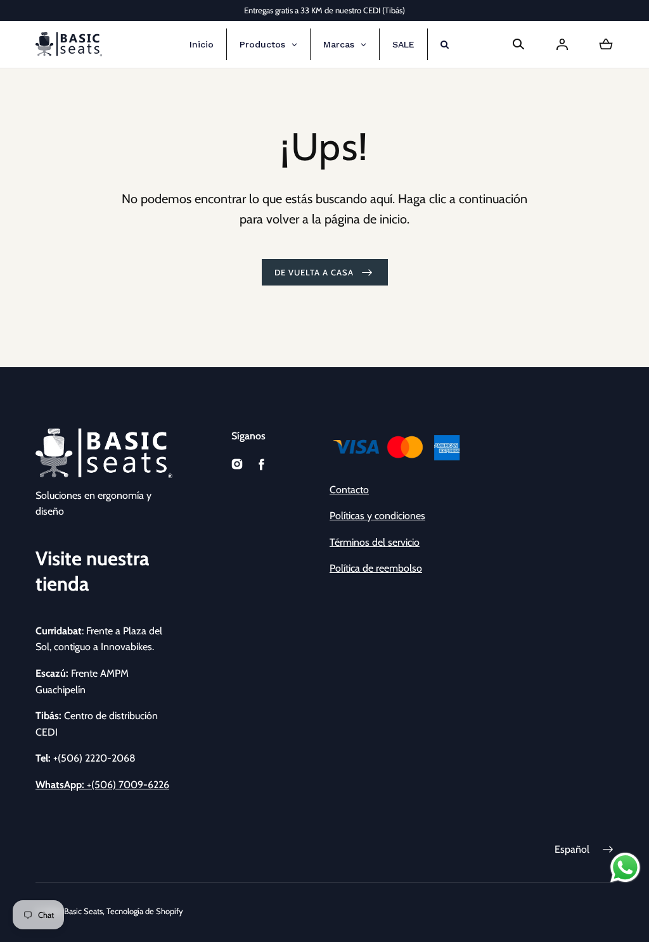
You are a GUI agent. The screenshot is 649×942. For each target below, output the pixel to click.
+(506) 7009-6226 (102, 785)
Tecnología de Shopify (144, 911)
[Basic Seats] (68, 44)
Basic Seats (83, 911)
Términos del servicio (375, 542)
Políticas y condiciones (377, 516)
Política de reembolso (376, 568)
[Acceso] (562, 44)
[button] (518, 44)
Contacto (349, 490)
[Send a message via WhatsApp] (625, 867)
